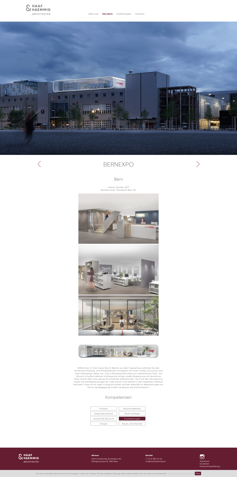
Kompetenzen (124, 14)
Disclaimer (204, 464)
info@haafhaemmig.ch (156, 461)
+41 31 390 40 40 (154, 459)
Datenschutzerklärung (210, 466)
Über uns (93, 14)
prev (39, 164)
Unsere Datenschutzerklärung (181, 473)
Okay (198, 473)
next (198, 164)
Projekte (107, 14)
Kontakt (140, 14)
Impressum (204, 461)
